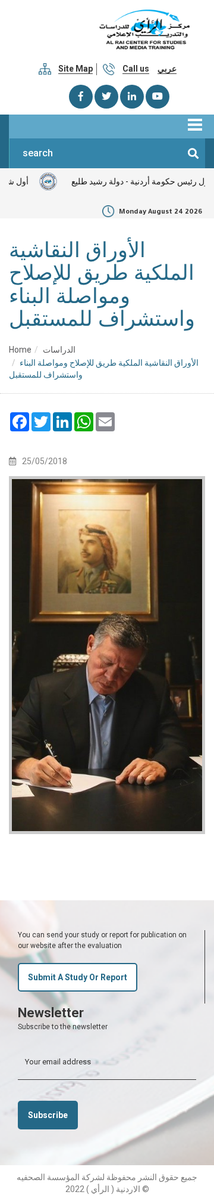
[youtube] (157, 97)
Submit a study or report (77, 977)
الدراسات (59, 349)
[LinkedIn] (132, 97)
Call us (135, 68)
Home (20, 349)
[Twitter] (106, 97)
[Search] (193, 153)
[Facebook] (81, 97)
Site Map (75, 68)
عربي (167, 68)
